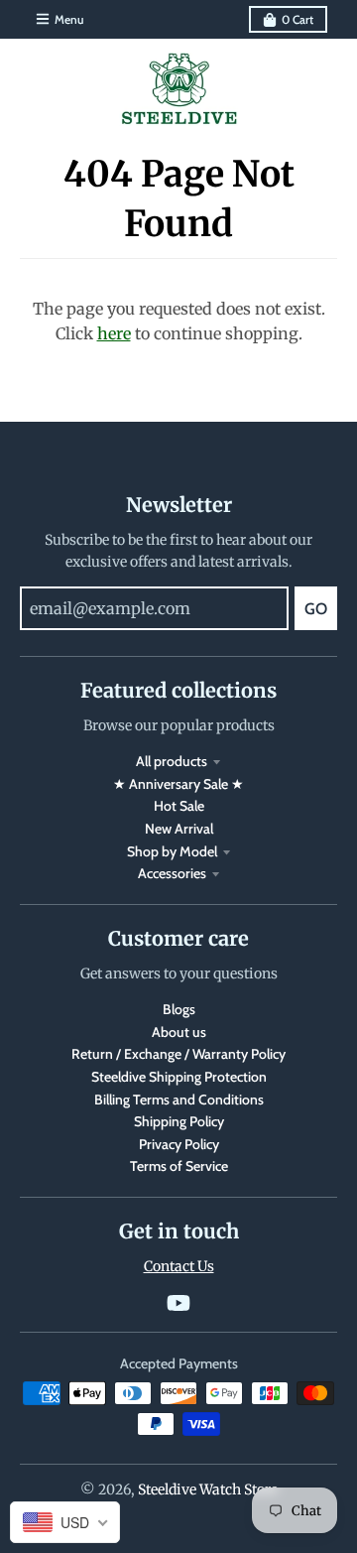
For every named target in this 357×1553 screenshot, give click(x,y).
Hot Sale (179, 806)
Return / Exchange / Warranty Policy (178, 1054)
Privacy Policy (179, 1144)
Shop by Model (172, 851)
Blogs (179, 1009)
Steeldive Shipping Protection (179, 1077)
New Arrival (179, 829)
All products (171, 761)
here (114, 333)
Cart (297, 19)
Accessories (172, 873)
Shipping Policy (179, 1121)
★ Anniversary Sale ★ (178, 784)
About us (179, 1032)
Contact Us (179, 1266)
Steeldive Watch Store (208, 1489)
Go (315, 608)
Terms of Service (179, 1166)
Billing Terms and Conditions (179, 1099)
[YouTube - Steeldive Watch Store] (178, 1303)
